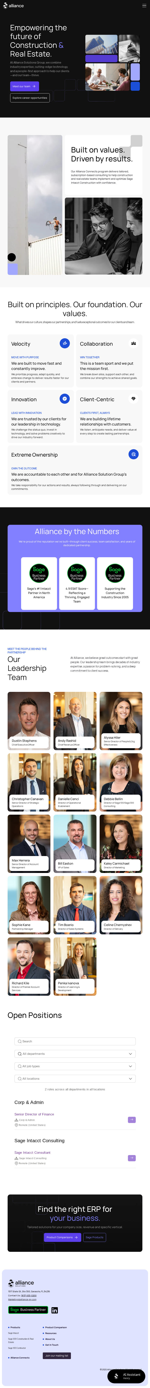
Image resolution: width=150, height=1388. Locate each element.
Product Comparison (56, 1327)
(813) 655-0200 (29, 1295)
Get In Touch (51, 1344)
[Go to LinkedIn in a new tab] (28, 1311)
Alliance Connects (20, 1357)
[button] (144, 6)
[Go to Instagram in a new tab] (54, 1311)
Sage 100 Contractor (17, 1348)
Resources (50, 1333)
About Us (50, 1338)
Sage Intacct (13, 1333)
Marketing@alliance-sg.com (22, 1299)
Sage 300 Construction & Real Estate (21, 1340)
